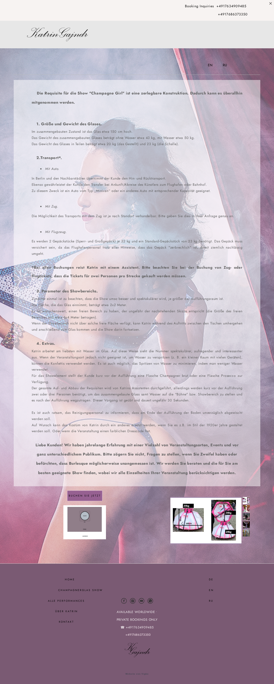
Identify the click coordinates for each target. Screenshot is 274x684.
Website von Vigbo (137, 674)
